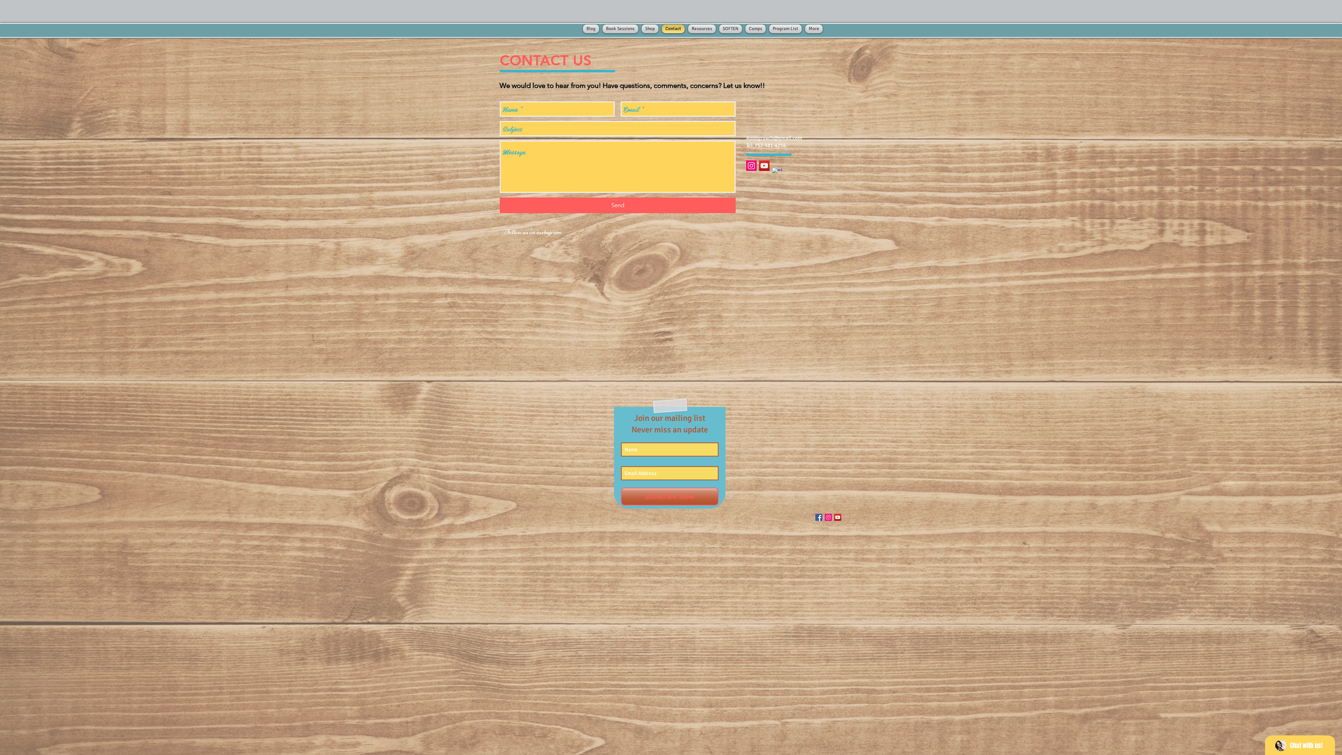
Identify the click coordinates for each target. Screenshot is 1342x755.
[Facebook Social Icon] (818, 517)
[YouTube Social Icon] (764, 165)
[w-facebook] (777, 173)
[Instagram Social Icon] (751, 165)
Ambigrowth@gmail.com (774, 138)
